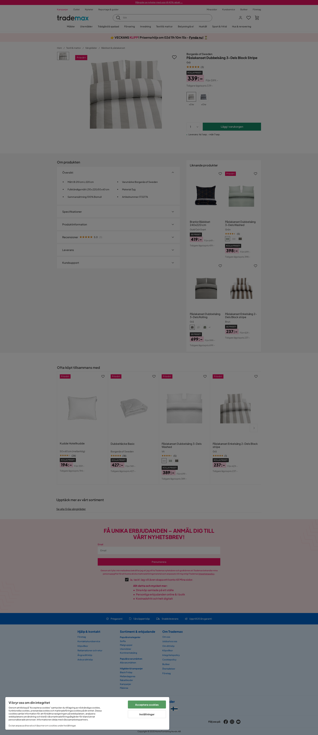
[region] (87, 713)
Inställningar (147, 714)
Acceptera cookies (147, 704)
